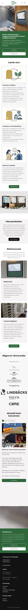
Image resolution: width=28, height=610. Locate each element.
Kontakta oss (14, 53)
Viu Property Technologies (9, 589)
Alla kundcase (14, 346)
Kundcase (14, 50)
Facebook (5, 600)
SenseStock (5, 591)
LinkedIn (5, 598)
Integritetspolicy (6, 565)
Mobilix (4, 588)
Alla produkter (14, 239)
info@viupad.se (6, 559)
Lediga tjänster (14, 548)
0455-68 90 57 (6, 561)
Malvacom (5, 586)
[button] (2, 2)
